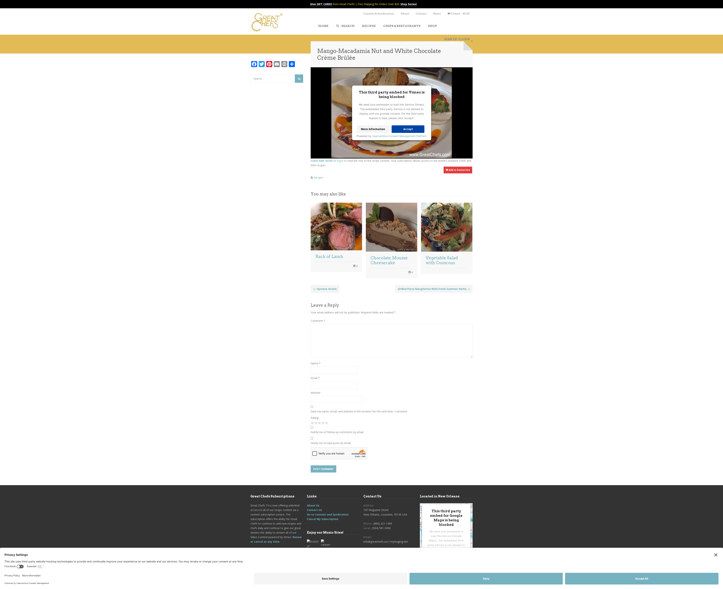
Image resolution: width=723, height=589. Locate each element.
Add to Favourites (459, 170)
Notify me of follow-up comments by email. (337, 432)
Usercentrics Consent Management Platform (399, 136)
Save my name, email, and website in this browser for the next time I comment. (359, 411)
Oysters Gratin (325, 289)
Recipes (318, 177)
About (405, 13)
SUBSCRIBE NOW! (322, 160)
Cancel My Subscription (322, 519)
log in (340, 160)
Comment (318, 320)
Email (315, 378)
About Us (313, 505)
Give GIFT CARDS (321, 4)
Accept (408, 129)
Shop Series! (408, 4)
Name (315, 363)
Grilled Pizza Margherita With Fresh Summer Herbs (434, 289)
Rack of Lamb (329, 256)
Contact (421, 13)
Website (315, 392)
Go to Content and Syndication (328, 514)
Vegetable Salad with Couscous (442, 260)
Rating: (315, 418)
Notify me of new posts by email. (331, 443)
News (437, 13)
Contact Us (314, 510)
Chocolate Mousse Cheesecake (389, 260)
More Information (373, 129)
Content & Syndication (378, 13)
